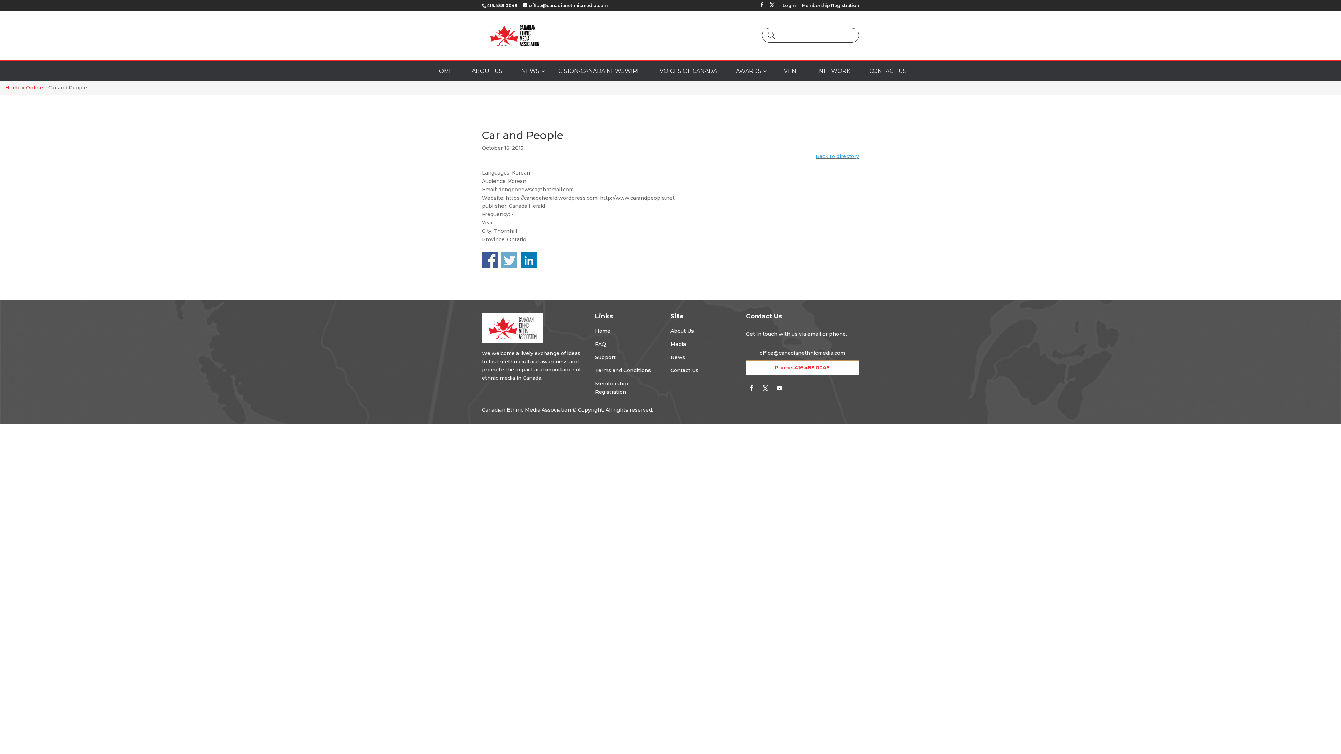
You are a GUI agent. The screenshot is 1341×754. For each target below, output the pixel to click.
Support (605, 357)
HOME (443, 71)
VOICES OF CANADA (688, 71)
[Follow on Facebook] (751, 388)
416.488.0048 (812, 367)
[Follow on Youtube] (779, 388)
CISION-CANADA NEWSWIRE (599, 71)
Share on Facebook (490, 260)
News (677, 357)
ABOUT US (487, 71)
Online (34, 87)
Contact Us (684, 370)
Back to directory (837, 156)
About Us (682, 331)
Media (678, 344)
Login (789, 5)
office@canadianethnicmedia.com (802, 353)
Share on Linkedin (529, 260)
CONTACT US (888, 71)
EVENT (790, 71)
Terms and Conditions (623, 370)
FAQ (600, 344)
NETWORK (834, 71)
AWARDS (748, 71)
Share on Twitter (509, 260)
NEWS (530, 71)
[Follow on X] (765, 388)
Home (13, 87)
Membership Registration (830, 5)
